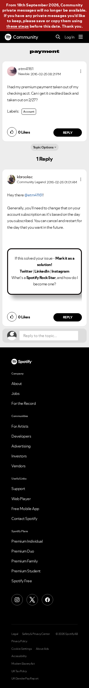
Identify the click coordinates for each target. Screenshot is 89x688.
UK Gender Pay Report (24, 678)
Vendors (18, 466)
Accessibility (19, 656)
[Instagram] (17, 599)
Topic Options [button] (43, 147)
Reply (68, 132)
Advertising (21, 446)
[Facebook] (47, 599)
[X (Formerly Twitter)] (32, 599)
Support (18, 488)
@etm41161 (33, 195)
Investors (19, 456)
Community (25, 37)
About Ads (42, 649)
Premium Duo (22, 551)
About (16, 383)
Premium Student (26, 571)
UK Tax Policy (19, 671)
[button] (80, 71)
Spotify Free (21, 580)
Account (28, 112)
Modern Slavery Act (23, 664)
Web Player (21, 498)
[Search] (58, 37)
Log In (69, 37)
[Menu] (80, 37)
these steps (17, 26)
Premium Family (24, 561)
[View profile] (12, 70)
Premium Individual (27, 541)
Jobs (15, 393)
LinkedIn (41, 271)
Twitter (26, 271)
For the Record (23, 403)
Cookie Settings (21, 649)
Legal (14, 634)
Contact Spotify (24, 518)
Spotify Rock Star (41, 277)
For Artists (19, 426)
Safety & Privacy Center (36, 634)
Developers (21, 436)
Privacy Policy (19, 641)
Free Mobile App (25, 508)
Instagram (61, 271)
